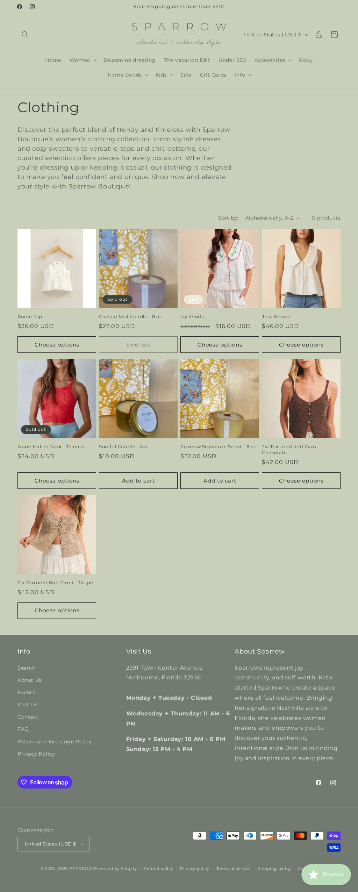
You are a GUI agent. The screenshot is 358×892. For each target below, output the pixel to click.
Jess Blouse (276, 316)
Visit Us (27, 704)
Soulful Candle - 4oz (124, 446)
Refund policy (158, 868)
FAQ (23, 729)
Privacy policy (194, 868)
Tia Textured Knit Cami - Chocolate (291, 449)
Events (26, 692)
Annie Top (29, 316)
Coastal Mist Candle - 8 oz (130, 316)
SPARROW (81, 868)
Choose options (57, 344)
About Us (29, 680)
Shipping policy (274, 868)
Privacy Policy (36, 754)
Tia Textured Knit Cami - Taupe (55, 582)
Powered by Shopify (115, 868)
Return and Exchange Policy (54, 741)
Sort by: (228, 218)
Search (26, 668)
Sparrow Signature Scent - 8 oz (218, 446)
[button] (25, 34)
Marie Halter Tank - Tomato (51, 446)
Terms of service (233, 868)
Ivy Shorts (192, 316)
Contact (27, 717)
